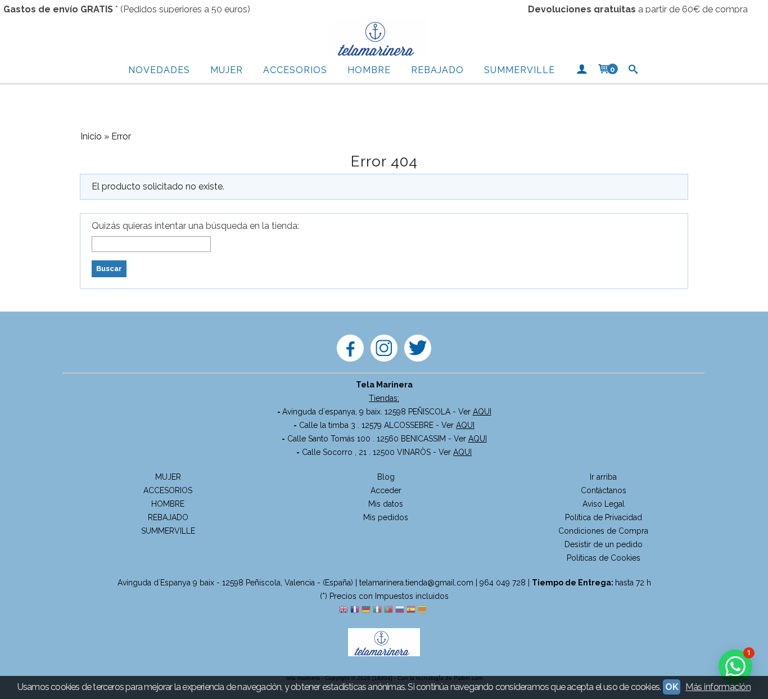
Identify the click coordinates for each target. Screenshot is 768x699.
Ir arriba (603, 476)
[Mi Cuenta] (582, 70)
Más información (718, 687)
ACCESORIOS (295, 70)
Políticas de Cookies (603, 557)
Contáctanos (603, 490)
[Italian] (377, 610)
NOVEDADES (159, 70)
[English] (343, 610)
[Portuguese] (388, 610)
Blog (386, 476)
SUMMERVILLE (519, 70)
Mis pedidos (385, 517)
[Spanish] (410, 610)
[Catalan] (423, 610)
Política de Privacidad (603, 517)
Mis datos (385, 503)
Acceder (386, 490)
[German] (366, 610)
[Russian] (399, 610)
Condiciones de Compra (603, 530)
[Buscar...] (633, 70)
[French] (354, 610)
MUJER (226, 70)
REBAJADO (437, 70)
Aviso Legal (603, 503)
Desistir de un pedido (603, 544)
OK (671, 687)
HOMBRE (369, 70)
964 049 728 (503, 582)
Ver (474, 411)
